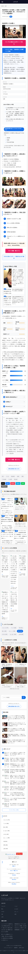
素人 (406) (4, 631)
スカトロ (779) (5, 627)
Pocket (12, 483)
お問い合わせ (21, 947)
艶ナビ (14, 866)
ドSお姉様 (4, 479)
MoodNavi (14, 884)
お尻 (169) (21, 634)
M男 (11, 16)
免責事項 (15, 947)
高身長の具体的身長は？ (11, 397)
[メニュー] (2, 1)
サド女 (7, 476)
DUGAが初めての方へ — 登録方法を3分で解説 (14, 257)
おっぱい (16, 908)
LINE (23, 483)
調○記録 (15, 479)
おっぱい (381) (13, 634)
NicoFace (14, 879)
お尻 (2, 916)
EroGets (14, 875)
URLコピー (4, 486)
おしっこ (16, 911)
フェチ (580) (13, 627)
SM (2, 914)
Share (7, 483)
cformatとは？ (8, 406)
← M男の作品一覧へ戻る (14, 688)
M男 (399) (20, 631)
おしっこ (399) (12, 631)
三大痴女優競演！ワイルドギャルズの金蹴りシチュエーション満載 (15, 108)
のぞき (2, 911)
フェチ (16, 906)
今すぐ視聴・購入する (14, 250)
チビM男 (10, 479)
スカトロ (3, 906)
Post (3, 483)
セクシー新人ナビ (14, 870)
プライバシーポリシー (8, 947)
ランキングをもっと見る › (14, 809)
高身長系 (13, 476)
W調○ (18, 476)
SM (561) (21, 627)
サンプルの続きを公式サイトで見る (14, 43)
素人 (2, 908)
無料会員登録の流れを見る (14, 468)
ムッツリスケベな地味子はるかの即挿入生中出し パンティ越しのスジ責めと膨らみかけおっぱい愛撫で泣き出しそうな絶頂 (7, 927)
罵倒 (22, 476)
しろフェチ (15, 1)
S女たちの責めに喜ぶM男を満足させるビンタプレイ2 (15, 120)
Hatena (18, 483)
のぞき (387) (4, 634)
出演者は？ (7, 401)
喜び (3, 476)
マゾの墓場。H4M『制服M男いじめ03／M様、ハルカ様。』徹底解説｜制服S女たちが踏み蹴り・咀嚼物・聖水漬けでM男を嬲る (15, 114)
